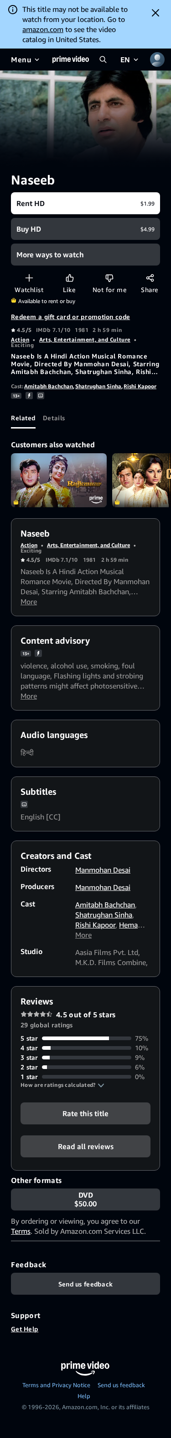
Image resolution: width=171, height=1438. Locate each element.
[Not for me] (109, 278)
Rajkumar (59, 480)
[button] (62, 1085)
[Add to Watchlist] (29, 278)
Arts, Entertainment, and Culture (84, 339)
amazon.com (42, 29)
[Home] (70, 59)
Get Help (24, 1329)
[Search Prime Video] (103, 59)
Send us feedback (121, 1385)
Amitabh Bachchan (48, 386)
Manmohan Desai (102, 869)
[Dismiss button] (155, 13)
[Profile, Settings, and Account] (157, 59)
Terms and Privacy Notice (56, 1385)
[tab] (23, 418)
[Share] (150, 278)
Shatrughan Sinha (98, 386)
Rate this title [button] (85, 1113)
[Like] (70, 278)
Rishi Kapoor (140, 386)
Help (84, 1396)
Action (20, 339)
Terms (21, 1231)
